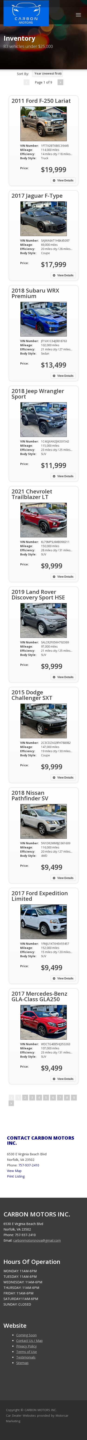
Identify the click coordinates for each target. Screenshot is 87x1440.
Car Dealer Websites (21, 1415)
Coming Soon (26, 1335)
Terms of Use (26, 1352)
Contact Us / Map (29, 1340)
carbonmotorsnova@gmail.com (37, 1240)
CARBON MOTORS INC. (41, 1410)
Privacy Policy (26, 1346)
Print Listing (16, 1176)
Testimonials (25, 1357)
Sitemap (22, 1363)
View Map (14, 1171)
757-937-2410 (28, 1165)
